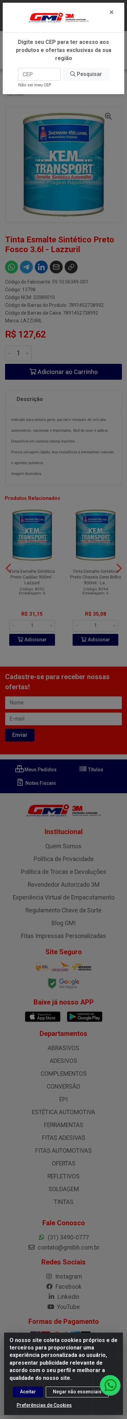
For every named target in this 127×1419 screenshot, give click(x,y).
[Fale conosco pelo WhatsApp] (110, 1385)
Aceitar (28, 1391)
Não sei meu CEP (34, 84)
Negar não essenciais (77, 1391)
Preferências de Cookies (44, 1405)
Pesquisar (89, 74)
